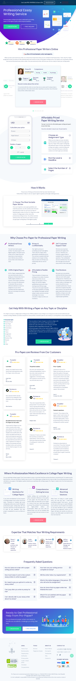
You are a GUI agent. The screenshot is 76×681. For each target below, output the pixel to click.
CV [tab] (6, 340)
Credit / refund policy (25, 659)
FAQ (46, 654)
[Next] (70, 86)
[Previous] (6, 86)
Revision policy (25, 649)
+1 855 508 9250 (64, 647)
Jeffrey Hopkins (65, 538)
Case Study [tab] (8, 334)
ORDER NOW (38, 102)
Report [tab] (7, 328)
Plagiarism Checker (38, 649)
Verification (24, 654)
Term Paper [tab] (8, 322)
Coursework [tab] (8, 324)
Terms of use (24, 646)
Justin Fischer (30, 538)
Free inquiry (31, 627)
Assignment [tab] (8, 332)
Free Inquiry (29, 26)
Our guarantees (25, 665)
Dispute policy (24, 651)
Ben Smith (49, 537)
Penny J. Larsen (13, 538)
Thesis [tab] (6, 330)
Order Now (12, 26)
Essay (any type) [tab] (9, 318)
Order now (14, 627)
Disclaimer (24, 663)
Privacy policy (24, 656)
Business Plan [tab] (8, 336)
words (22, 152)
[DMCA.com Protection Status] (13, 664)
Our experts (48, 649)
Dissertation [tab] (8, 326)
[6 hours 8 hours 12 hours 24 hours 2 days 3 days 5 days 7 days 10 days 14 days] (20, 140)
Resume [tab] (7, 338)
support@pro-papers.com (63, 650)
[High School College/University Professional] (20, 135)
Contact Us (48, 656)
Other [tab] (6, 342)
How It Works (48, 646)
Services (35, 646)
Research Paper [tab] (9, 320)
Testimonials (48, 651)
